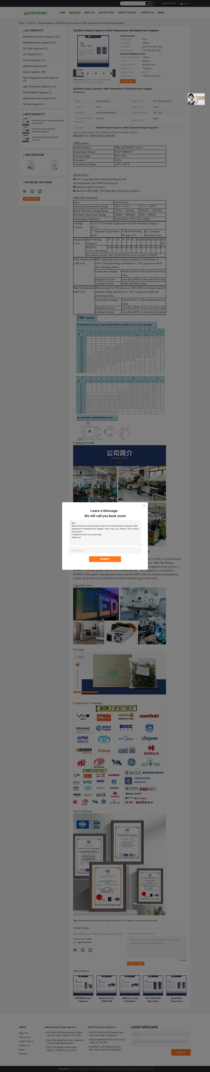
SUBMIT (105, 559)
